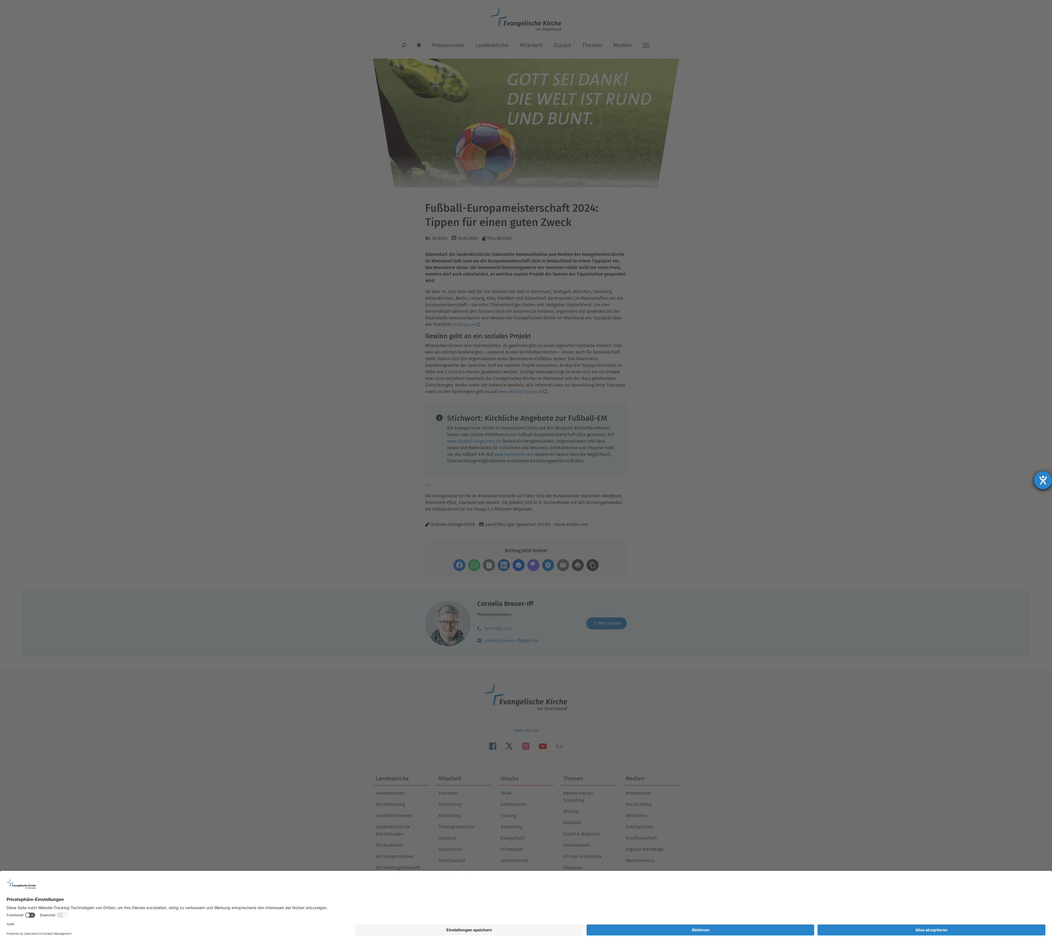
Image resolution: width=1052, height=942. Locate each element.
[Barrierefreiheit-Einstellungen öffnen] (1043, 480)
